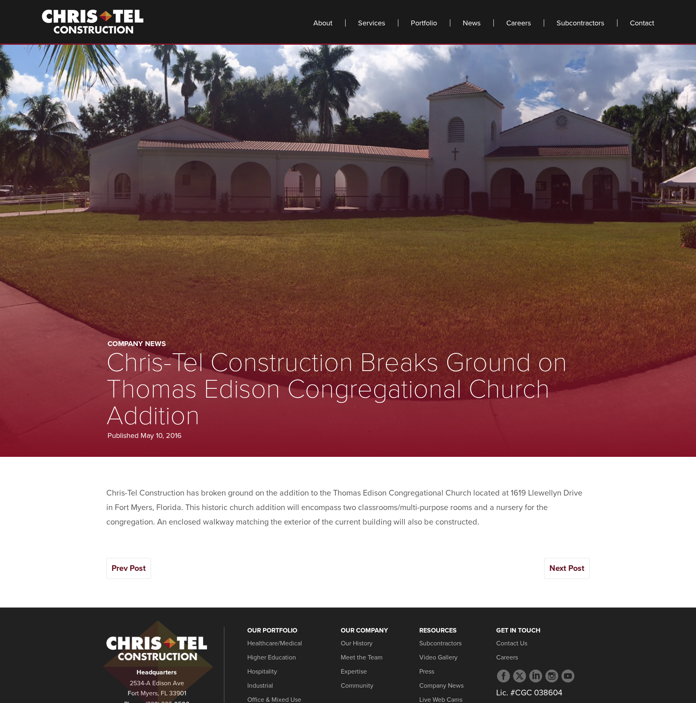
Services (371, 23)
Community (357, 686)
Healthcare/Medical (274, 643)
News (472, 23)
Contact (642, 23)
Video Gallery (438, 657)
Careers (518, 23)
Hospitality (262, 672)
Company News (137, 343)
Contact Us (511, 643)
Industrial (260, 686)
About (322, 23)
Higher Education (271, 657)
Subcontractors (580, 23)
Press (426, 672)
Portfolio (424, 23)
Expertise (354, 672)
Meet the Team (362, 657)
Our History (357, 643)
